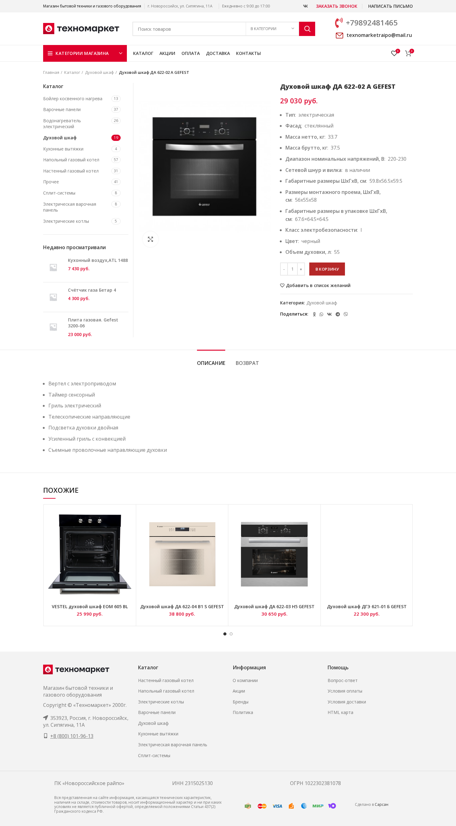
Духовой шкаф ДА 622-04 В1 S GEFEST (182, 606)
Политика (243, 712)
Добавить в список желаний (318, 285)
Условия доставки (347, 702)
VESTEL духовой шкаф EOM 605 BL (90, 606)
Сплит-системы (59, 193)
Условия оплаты (345, 691)
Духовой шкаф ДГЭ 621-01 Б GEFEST (367, 606)
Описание (211, 363)
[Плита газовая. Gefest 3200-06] (53, 327)
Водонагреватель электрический (62, 124)
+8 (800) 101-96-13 (71, 736)
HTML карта (340, 712)
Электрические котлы (66, 221)
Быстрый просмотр (128, 518)
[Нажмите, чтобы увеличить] (150, 239)
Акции (239, 691)
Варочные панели (62, 109)
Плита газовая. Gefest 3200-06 (93, 323)
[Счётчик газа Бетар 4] (53, 297)
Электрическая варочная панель (69, 207)
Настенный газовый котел (71, 171)
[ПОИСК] (307, 29)
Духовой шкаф (99, 72)
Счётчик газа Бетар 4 (92, 290)
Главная (51, 72)
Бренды (240, 702)
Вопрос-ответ (343, 680)
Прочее (51, 182)
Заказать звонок (336, 6)
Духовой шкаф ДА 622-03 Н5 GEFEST (274, 606)
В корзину (327, 269)
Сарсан (381, 804)
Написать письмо (390, 6)
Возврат (247, 363)
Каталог (72, 72)
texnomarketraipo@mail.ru (379, 35)
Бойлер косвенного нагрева (72, 98)
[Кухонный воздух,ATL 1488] (53, 267)
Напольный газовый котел (71, 160)
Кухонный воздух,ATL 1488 (98, 260)
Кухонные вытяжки (63, 149)
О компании (245, 680)
